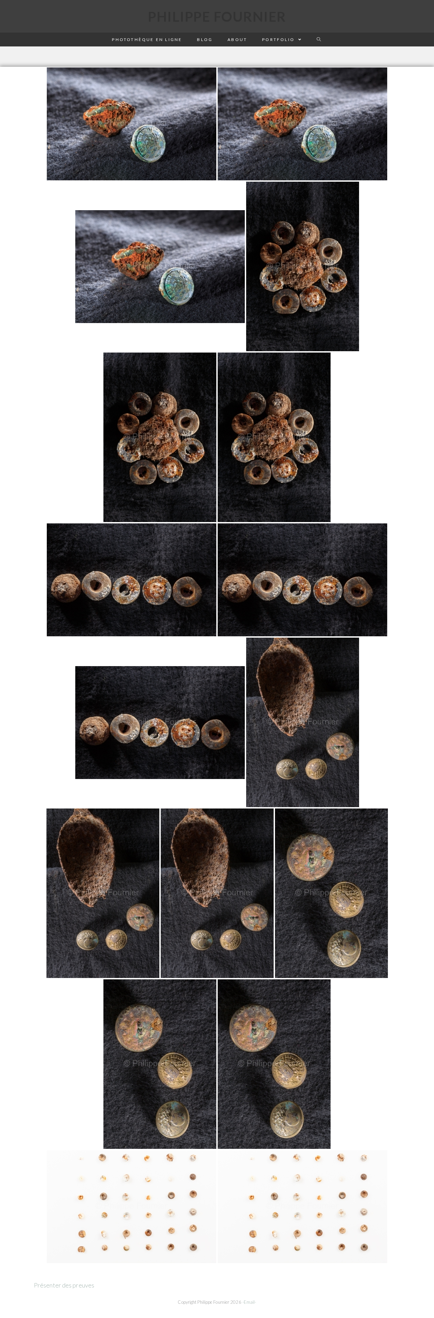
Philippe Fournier (217, 16)
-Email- (249, 1302)
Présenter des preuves (64, 1285)
